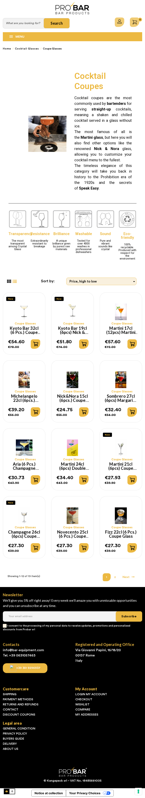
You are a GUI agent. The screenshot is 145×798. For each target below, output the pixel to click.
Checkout (83, 699)
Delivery (10, 743)
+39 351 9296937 (28, 667)
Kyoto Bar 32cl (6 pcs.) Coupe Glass (24, 330)
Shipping (9, 694)
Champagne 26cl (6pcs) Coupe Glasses (24, 534)
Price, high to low (102, 281)
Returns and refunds (21, 704)
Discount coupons (19, 714)
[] (35, 344)
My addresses (86, 714)
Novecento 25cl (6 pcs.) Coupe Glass (72, 534)
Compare (82, 709)
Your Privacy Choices (84, 793)
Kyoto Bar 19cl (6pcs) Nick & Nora (72, 330)
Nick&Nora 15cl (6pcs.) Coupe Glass (72, 398)
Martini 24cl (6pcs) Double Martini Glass (72, 466)
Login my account (91, 694)
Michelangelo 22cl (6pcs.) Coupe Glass (24, 398)
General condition (19, 728)
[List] (14, 281)
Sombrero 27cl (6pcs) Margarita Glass (121, 398)
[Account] (119, 22)
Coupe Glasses (25, 323)
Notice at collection (49, 793)
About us (10, 748)
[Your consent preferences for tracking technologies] (138, 791)
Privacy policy (15, 733)
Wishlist (82, 704)
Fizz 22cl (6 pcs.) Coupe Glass (121, 534)
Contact (10, 709)
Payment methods (18, 699)
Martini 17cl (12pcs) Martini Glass (120, 330)
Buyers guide (13, 738)
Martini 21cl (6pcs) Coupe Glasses (120, 466)
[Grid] (9, 281)
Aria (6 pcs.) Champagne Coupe (24, 466)
